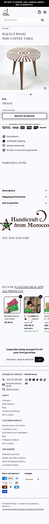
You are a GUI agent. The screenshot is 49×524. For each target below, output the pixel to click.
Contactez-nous (9, 429)
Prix (4, 99)
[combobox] (24, 20)
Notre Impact (8, 404)
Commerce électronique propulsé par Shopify (23, 509)
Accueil (5, 28)
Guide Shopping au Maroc (13, 461)
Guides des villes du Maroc (14, 458)
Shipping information (13, 197)
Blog (4, 407)
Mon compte (8, 415)
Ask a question (10, 203)
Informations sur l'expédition (14, 432)
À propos (6, 400)
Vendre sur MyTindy (11, 411)
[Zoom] (45, 88)
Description (8, 190)
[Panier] (39, 12)
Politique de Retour (10, 440)
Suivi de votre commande (13, 425)
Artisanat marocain (10, 454)
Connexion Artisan (10, 465)
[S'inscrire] (39, 359)
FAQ (4, 436)
